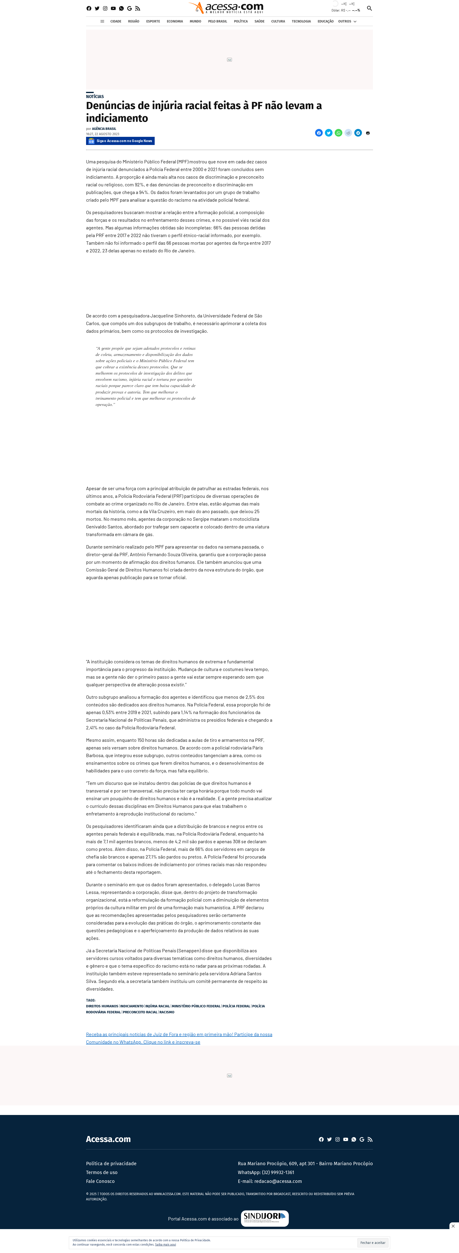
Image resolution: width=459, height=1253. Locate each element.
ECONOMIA (175, 21)
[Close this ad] (454, 1226)
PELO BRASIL (217, 21)
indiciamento (131, 1006)
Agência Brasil (104, 129)
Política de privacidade (111, 1163)
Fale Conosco (100, 1181)
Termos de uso (102, 1172)
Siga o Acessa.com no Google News (124, 141)
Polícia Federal (236, 1006)
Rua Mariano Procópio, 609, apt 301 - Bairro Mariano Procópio (305, 1163)
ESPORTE (153, 21)
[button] (319, 133)
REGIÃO (133, 21)
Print (368, 133)
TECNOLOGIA (301, 21)
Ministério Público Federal (196, 1006)
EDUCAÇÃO (326, 21)
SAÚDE (259, 21)
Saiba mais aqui (165, 1244)
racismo (166, 1012)
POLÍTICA (241, 21)
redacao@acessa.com (278, 1181)
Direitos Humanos (102, 1006)
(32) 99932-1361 (278, 1172)
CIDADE (115, 21)
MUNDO (195, 21)
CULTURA (278, 21)
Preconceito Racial (140, 1012)
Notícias (95, 96)
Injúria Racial (157, 1006)
